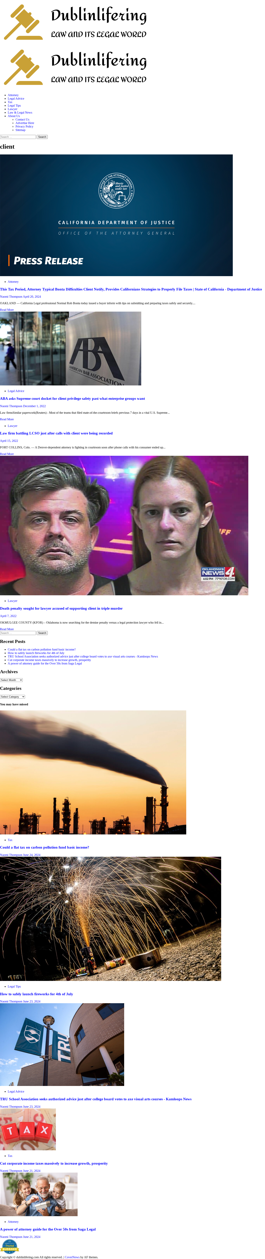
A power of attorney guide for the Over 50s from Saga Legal (45, 663)
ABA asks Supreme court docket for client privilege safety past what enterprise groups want (72, 398)
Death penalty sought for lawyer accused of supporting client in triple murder (61, 608)
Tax (10, 102)
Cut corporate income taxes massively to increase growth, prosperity (49, 660)
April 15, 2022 (9, 440)
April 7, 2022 (8, 616)
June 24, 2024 (31, 855)
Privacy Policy (24, 126)
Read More (7, 309)
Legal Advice (16, 98)
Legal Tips (14, 105)
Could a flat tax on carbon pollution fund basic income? (42, 649)
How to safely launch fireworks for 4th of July (36, 653)
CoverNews (72, 1257)
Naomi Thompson (11, 296)
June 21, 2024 (31, 1170)
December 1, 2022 (34, 406)
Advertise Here (25, 123)
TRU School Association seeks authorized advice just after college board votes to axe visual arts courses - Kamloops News (83, 656)
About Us (14, 116)
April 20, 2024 (32, 296)
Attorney (13, 95)
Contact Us (22, 119)
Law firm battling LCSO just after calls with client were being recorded (56, 433)
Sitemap (20, 130)
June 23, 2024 (31, 1001)
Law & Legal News (20, 112)
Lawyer (12, 109)
